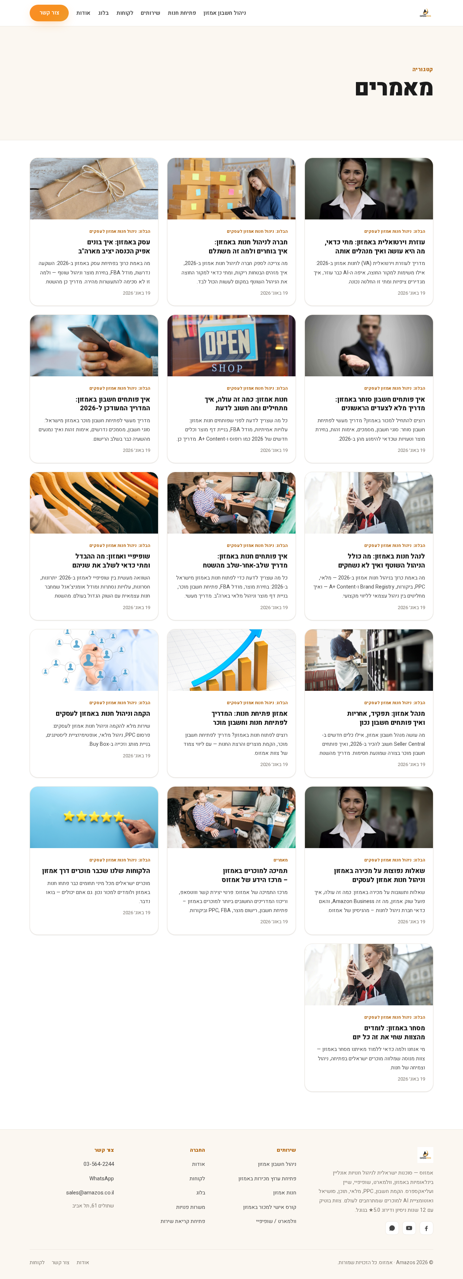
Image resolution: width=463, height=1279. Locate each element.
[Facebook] (426, 1228)
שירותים (150, 13)
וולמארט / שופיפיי (276, 1221)
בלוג (103, 13)
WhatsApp (101, 1178)
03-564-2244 (99, 1164)
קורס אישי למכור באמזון (269, 1207)
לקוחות (124, 13)
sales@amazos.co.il (90, 1193)
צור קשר (49, 13)
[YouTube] (409, 1228)
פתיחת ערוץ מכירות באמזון (267, 1178)
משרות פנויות (190, 1207)
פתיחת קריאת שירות (183, 1221)
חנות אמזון (284, 1193)
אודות (83, 13)
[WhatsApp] (392, 1228)
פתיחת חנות (182, 13)
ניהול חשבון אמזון (225, 13)
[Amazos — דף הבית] (425, 13)
